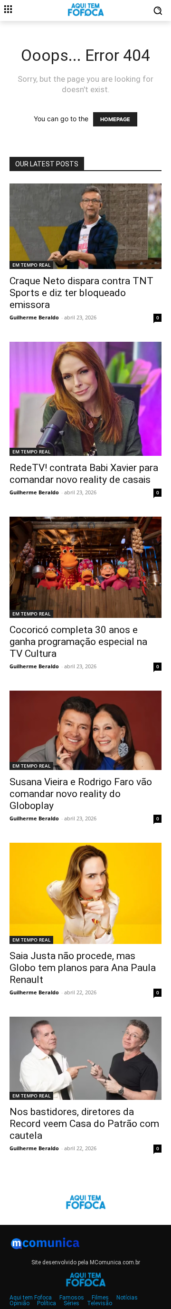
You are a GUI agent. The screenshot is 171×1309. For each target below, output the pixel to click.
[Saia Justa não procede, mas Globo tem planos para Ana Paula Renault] (86, 893)
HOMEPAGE (115, 119)
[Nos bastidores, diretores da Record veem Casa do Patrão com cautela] (86, 1058)
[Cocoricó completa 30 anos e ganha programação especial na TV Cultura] (86, 567)
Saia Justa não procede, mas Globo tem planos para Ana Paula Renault (83, 967)
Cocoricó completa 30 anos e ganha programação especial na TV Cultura (78, 641)
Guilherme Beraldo (34, 317)
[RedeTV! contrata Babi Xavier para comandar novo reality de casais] (86, 399)
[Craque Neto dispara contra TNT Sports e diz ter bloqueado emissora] (86, 226)
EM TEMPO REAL (31, 264)
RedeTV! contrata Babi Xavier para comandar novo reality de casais (84, 473)
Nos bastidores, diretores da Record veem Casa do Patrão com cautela (84, 1123)
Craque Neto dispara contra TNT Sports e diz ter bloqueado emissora (81, 292)
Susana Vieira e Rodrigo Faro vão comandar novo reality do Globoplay (81, 793)
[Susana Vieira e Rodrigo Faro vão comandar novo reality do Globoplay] (86, 730)
